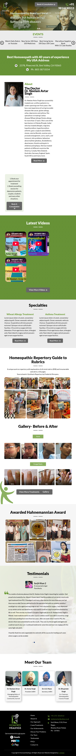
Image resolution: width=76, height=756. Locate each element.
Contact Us (60, 16)
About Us (23, 13)
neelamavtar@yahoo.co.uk (60, 719)
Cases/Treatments (46, 13)
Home (15, 13)
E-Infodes (61, 753)
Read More (38, 161)
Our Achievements (60, 13)
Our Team (32, 16)
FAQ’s (51, 16)
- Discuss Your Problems (38, 732)
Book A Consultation (45, 4)
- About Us (33, 719)
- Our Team (33, 735)
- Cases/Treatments (36, 725)
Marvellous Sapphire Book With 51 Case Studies (46, 43)
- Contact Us (34, 745)
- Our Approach (35, 722)
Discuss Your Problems (20, 16)
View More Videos (37, 290)
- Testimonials (34, 738)
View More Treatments (29, 492)
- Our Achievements (36, 728)
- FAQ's (32, 742)
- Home (32, 715)
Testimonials (42, 16)
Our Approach (33, 13)
